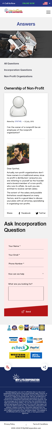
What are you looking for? (20, 284)
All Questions (11, 63)
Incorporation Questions (18, 70)
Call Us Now (10, 3)
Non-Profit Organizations (18, 76)
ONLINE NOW (28, 3)
